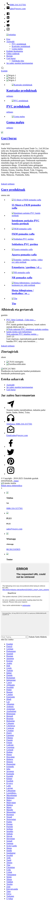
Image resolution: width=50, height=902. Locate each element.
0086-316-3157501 (14, 508)
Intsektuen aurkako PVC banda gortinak (25, 222)
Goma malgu (17, 49)
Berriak (9, 56)
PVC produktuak (19, 44)
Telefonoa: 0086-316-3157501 (19, 424)
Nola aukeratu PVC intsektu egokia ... (22, 334)
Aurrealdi (10, 41)
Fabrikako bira (18, 61)
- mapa (16, 481)
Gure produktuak (13, 189)
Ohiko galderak (12, 53)
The (14, 303)
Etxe (8, 39)
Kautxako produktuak (21, 46)
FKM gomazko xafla (23, 234)
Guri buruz (11, 58)
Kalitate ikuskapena (14, 51)
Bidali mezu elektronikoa (11, 485)
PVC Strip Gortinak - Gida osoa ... (21, 320)
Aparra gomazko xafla (24, 254)
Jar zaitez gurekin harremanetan (19, 63)
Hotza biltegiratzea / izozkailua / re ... (23, 292)
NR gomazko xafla (22, 277)
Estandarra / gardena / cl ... (27, 267)
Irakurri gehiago (8, 184)
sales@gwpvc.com (14, 529)
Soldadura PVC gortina (25, 244)
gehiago (9, 96)
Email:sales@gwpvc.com (17, 435)
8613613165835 (13, 549)
